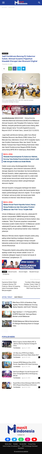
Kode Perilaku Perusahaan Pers (11, 446)
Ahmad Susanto (12, 271)
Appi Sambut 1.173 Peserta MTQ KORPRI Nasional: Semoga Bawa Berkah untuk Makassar (25, 314)
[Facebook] (15, 69)
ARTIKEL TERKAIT (7, 297)
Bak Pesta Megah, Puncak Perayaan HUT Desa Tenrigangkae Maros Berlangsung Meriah (25, 373)
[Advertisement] (21, 30)
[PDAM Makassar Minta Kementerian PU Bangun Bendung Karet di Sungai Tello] (7, 323)
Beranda (4, 7)
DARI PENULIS (18, 297)
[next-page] (6, 331)
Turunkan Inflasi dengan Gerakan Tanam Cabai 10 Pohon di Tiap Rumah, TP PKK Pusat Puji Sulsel (32, 285)
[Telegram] (23, 69)
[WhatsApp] (10, 69)
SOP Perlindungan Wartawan (30, 446)
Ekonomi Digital (23, 271)
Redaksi (15, 444)
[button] (3, 2)
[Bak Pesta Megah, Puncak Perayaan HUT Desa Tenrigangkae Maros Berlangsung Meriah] (7, 374)
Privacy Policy (32, 444)
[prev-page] (3, 331)
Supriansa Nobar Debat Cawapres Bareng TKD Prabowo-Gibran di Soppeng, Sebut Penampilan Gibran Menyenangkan (11, 286)
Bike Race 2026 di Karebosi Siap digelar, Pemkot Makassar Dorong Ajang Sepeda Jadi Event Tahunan (25, 304)
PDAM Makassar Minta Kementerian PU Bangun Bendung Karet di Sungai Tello (26, 323)
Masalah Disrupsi (34, 271)
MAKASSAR (11, 7)
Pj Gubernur (6, 274)
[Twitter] (19, 69)
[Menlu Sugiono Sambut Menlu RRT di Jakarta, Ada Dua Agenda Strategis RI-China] (7, 344)
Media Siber (8, 444)
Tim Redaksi (16, 348)
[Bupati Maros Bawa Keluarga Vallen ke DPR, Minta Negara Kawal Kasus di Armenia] (7, 385)
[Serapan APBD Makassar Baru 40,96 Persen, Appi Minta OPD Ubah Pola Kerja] (7, 364)
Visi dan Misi (23, 444)
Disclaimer (21, 448)
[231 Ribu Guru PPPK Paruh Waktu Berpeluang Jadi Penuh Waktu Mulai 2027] (7, 355)
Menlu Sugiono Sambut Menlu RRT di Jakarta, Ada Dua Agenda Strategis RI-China (25, 343)
